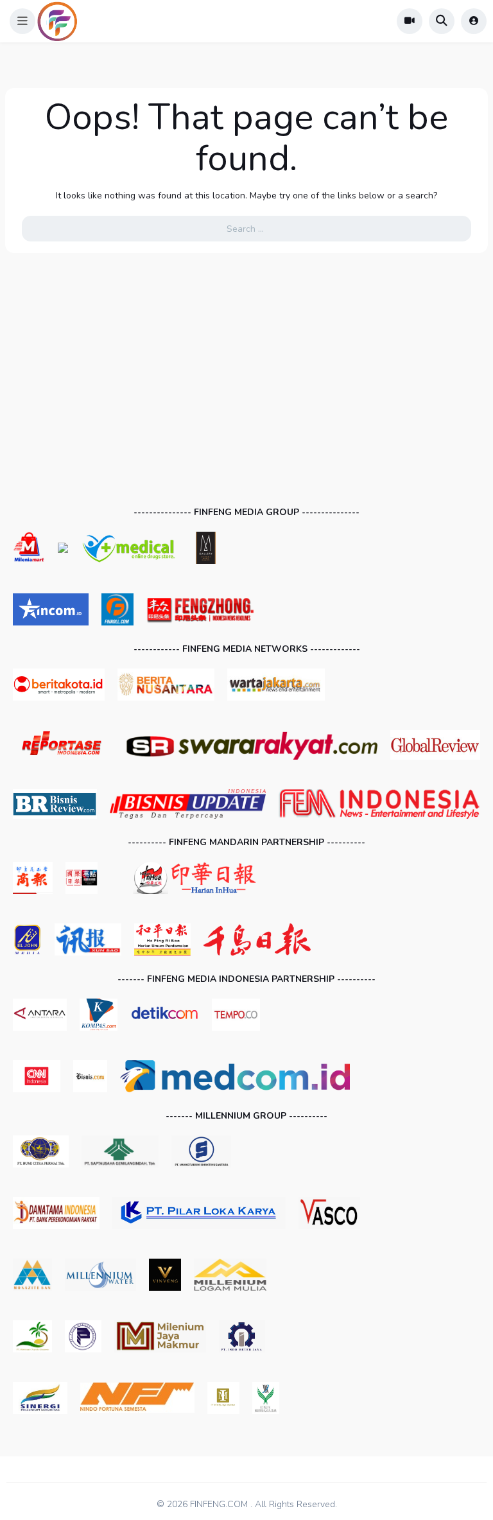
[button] (22, 21)
